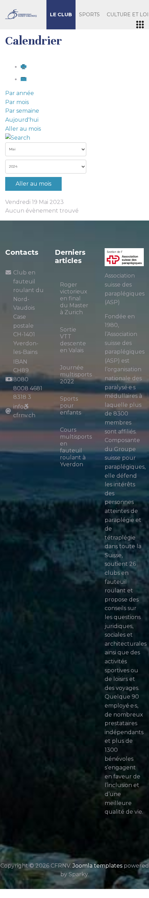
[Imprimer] (23, 67)
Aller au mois (23, 128)
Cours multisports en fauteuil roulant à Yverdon (76, 447)
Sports (89, 14)
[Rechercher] (17, 137)
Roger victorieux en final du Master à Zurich (74, 298)
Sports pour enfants (70, 405)
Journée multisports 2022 (76, 374)
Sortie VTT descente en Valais (73, 340)
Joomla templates (97, 865)
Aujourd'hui (21, 119)
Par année (19, 93)
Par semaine (22, 110)
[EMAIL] (23, 79)
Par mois (17, 102)
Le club (61, 14)
